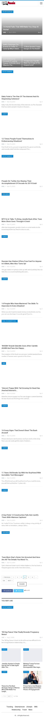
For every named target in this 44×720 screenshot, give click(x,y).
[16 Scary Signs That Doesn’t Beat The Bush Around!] (22, 416)
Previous (7, 577)
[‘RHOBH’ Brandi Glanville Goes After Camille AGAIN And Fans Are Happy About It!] (22, 331)
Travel (24, 710)
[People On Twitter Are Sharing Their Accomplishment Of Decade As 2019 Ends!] (22, 166)
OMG (3, 363)
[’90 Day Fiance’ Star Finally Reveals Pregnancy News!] (22, 617)
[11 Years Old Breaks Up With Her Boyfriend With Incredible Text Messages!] (22, 458)
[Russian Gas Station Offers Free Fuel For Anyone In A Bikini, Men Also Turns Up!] (22, 247)
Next (9, 580)
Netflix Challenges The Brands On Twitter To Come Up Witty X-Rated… (11, 47)
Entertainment (7, 71)
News (30, 710)
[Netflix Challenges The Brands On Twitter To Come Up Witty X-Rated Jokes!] (11, 43)
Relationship (16, 710)
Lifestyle (29, 707)
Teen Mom (5, 194)
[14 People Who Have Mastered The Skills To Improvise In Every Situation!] (22, 289)
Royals (26, 671)
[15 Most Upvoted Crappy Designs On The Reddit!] (32, 43)
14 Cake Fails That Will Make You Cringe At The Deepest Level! (32, 63)
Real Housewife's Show (10, 321)
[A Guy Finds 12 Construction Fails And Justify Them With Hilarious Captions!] (22, 500)
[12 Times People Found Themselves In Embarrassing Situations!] (22, 124)
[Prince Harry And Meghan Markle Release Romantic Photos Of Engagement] (32, 677)
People (4, 649)
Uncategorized (7, 12)
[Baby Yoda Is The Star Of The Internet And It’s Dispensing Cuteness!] (22, 82)
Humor (4, 114)
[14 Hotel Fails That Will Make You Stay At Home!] (22, 22)
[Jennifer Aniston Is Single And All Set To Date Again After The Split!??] (11, 655)
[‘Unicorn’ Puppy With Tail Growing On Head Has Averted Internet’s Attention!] (22, 374)
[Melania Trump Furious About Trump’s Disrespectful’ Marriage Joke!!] (32, 655)
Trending (10, 707)
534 (4, 580)
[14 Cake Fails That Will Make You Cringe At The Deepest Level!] (32, 59)
